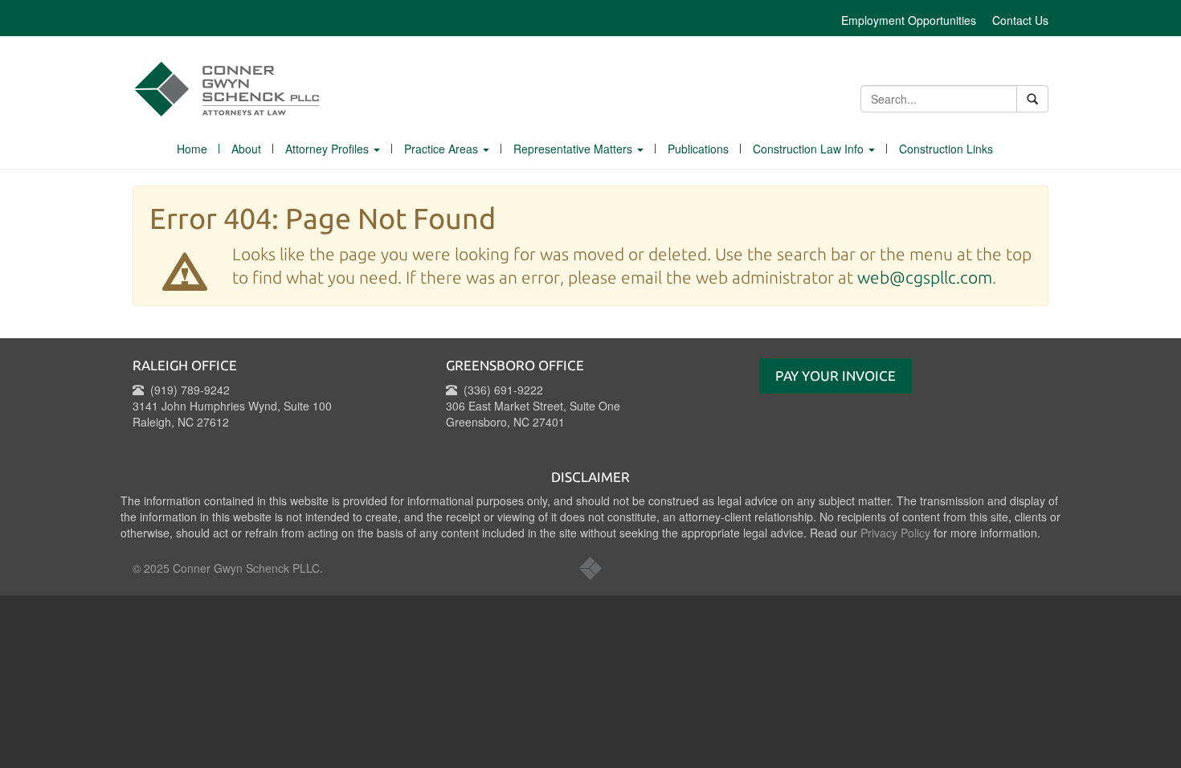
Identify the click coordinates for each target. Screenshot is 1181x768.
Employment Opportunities (908, 20)
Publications (698, 149)
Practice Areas (442, 149)
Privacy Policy (895, 533)
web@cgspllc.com (924, 277)
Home (192, 149)
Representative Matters (574, 149)
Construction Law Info (810, 149)
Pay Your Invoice (835, 375)
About (246, 149)
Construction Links (946, 149)
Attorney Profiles (328, 149)
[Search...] (1032, 98)
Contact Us (1020, 20)
